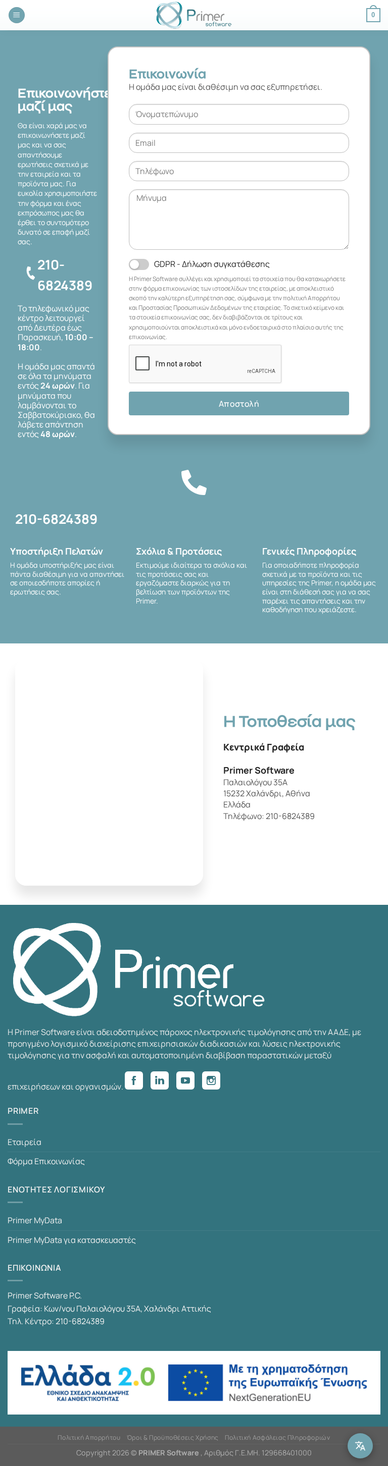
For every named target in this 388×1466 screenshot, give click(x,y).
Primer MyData (35, 1220)
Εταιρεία (24, 1142)
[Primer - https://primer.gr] (194, 15)
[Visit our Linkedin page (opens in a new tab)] (163, 1082)
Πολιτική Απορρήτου (89, 1437)
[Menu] (17, 15)
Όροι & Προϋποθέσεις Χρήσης (173, 1437)
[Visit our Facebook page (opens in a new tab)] (138, 1082)
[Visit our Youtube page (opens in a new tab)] (189, 1082)
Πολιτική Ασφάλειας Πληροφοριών (277, 1437)
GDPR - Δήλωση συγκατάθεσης (212, 263)
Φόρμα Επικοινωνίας (46, 1161)
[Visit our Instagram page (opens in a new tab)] (215, 1082)
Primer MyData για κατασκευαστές (72, 1239)
